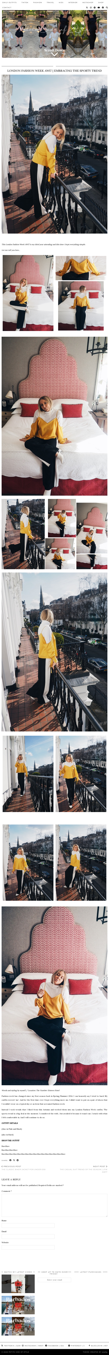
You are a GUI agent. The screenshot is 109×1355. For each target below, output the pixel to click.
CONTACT (6, 7)
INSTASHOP (87, 2)
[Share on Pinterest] (18, 1160)
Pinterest (77, 1346)
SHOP (101, 2)
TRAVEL (50, 2)
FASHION (37, 2)
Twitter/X (12, 1346)
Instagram (33, 1346)
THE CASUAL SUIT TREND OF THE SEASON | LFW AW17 (83, 1169)
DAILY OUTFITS (9, 2)
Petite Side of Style (19, 1352)
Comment (7, 1191)
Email (4, 1231)
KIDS (61, 2)
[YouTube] (99, 7)
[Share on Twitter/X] (14, 1160)
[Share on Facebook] (10, 1160)
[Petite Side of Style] (54, 31)
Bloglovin (99, 1346)
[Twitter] (87, 7)
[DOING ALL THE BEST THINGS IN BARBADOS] (18, 1305)
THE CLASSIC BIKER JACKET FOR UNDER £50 (24, 1167)
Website (5, 1242)
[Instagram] (91, 7)
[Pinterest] (95, 7)
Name (4, 1220)
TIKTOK (25, 2)
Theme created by (95, 1352)
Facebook (55, 1346)
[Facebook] (103, 7)
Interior (72, 2)
